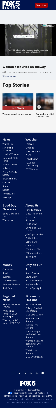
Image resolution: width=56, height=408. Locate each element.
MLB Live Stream (34, 314)
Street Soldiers (33, 273)
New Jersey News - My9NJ (11, 306)
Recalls (5, 273)
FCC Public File (33, 249)
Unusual (6, 182)
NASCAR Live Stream (32, 320)
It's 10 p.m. (31, 256)
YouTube (30, 373)
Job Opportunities (34, 234)
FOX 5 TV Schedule (30, 219)
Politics (6, 168)
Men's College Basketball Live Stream (33, 334)
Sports (5, 189)
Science (6, 186)
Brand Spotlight (33, 288)
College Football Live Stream (34, 309)
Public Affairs (32, 238)
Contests (30, 245)
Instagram (19, 373)
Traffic (29, 155)
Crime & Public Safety (9, 173)
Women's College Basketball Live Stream (34, 343)
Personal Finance (11, 284)
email (42, 373)
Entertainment (9, 178)
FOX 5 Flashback (34, 280)
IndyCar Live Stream (32, 326)
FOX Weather (32, 169)
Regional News (8, 298)
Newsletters (8, 193)
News (6, 139)
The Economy (9, 280)
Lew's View (31, 276)
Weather (32, 139)
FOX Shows (31, 223)
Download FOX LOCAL (33, 229)
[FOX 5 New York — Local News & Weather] (11, 5)
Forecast (30, 143)
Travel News (32, 158)
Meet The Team (34, 213)
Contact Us (31, 241)
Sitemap (6, 197)
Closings (30, 147)
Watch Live (41, 5)
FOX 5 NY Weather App (32, 164)
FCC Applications (34, 253)
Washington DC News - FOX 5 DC (11, 322)
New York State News (10, 159)
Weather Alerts (33, 151)
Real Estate (8, 288)
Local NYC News (10, 154)
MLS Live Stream (34, 356)
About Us (32, 205)
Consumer (7, 269)
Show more (9, 76)
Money (7, 265)
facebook (13, 373)
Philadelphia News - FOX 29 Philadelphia (10, 313)
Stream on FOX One (33, 298)
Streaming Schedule (7, 149)
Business (7, 276)
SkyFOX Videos (33, 284)
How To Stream (34, 209)
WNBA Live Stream (31, 352)
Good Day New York (9, 207)
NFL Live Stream (34, 304)
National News (9, 164)
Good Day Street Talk (10, 215)
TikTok (25, 373)
